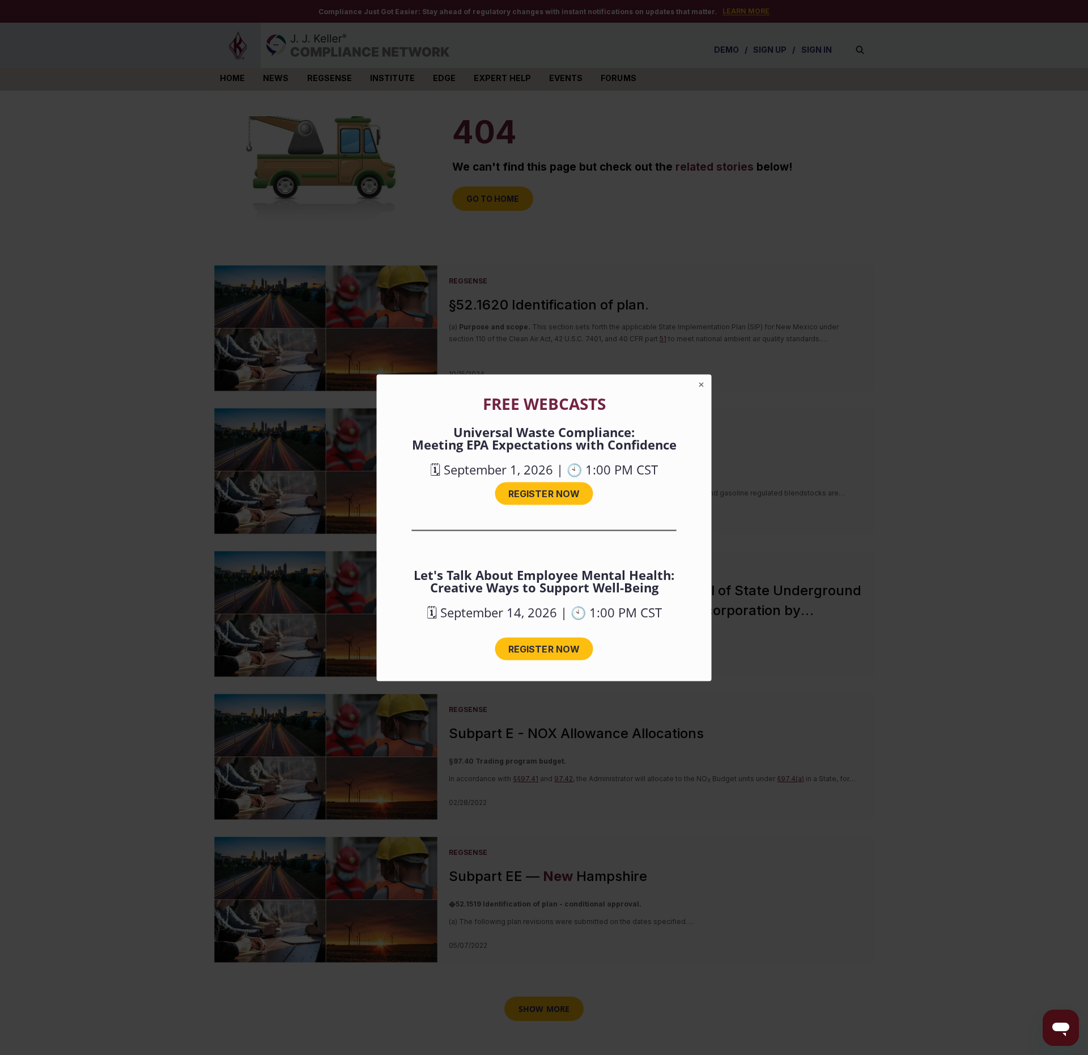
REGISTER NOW (544, 493)
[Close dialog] (701, 384)
